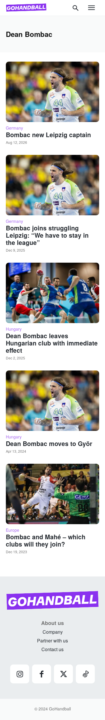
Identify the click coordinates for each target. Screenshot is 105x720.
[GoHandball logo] (26, 7)
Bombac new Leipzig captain (48, 134)
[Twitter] (63, 674)
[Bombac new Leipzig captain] (52, 92)
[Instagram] (19, 674)
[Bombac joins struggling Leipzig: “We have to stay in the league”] (52, 185)
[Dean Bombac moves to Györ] (52, 400)
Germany (14, 128)
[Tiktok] (85, 674)
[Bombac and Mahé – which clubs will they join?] (52, 494)
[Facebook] (41, 674)
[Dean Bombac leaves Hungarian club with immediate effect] (52, 293)
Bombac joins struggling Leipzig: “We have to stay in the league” (47, 235)
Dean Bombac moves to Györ (49, 443)
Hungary (14, 329)
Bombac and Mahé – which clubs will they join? (45, 540)
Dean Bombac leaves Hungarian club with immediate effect (52, 342)
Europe (12, 530)
